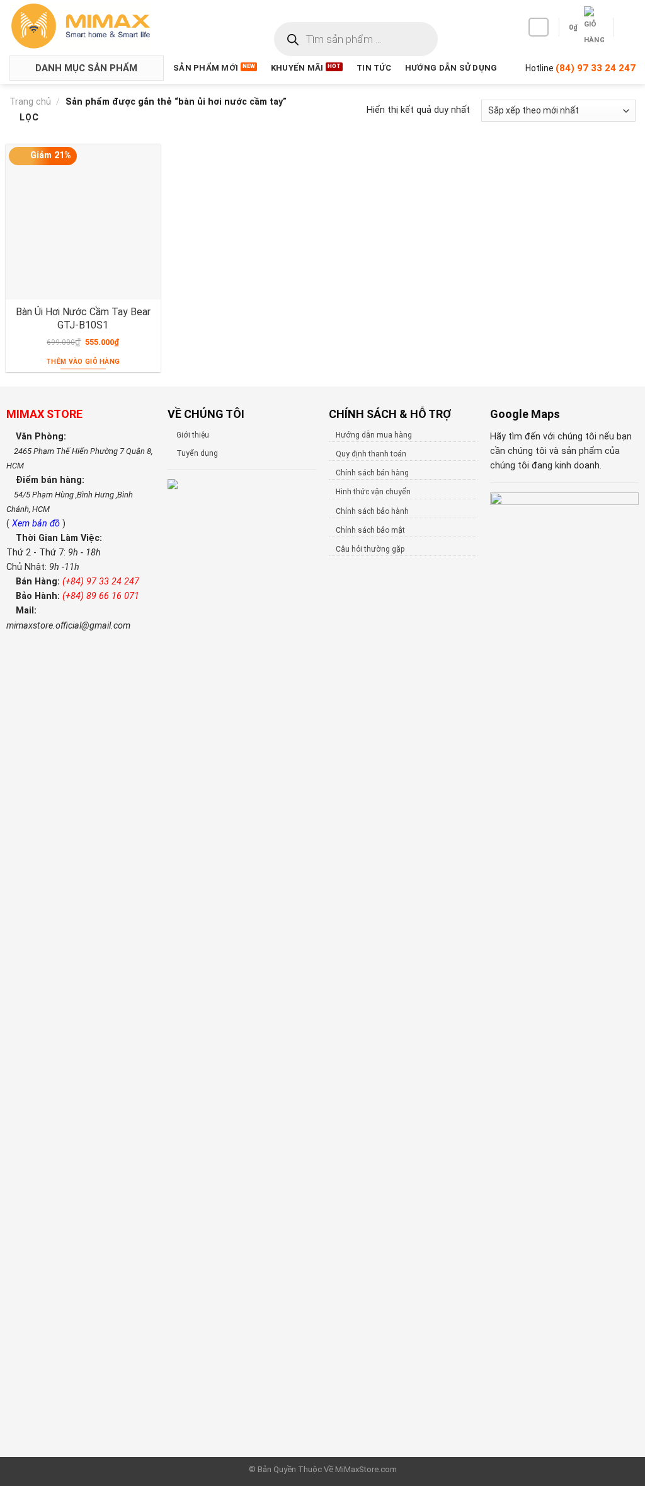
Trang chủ (30, 101)
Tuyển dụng (197, 453)
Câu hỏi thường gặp (370, 549)
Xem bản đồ (37, 523)
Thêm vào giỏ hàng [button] (83, 361)
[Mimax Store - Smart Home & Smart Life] (101, 26)
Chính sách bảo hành (372, 511)
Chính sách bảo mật (370, 530)
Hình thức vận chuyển (373, 491)
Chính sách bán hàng (372, 472)
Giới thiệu (192, 435)
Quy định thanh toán (371, 454)
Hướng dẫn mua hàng (374, 435)
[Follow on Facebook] (538, 27)
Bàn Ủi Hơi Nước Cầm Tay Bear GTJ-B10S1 (83, 318)
